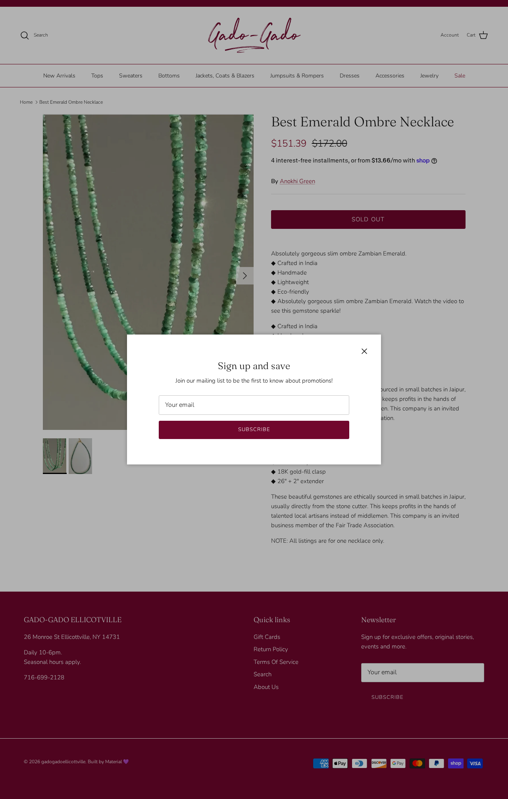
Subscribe (254, 429)
